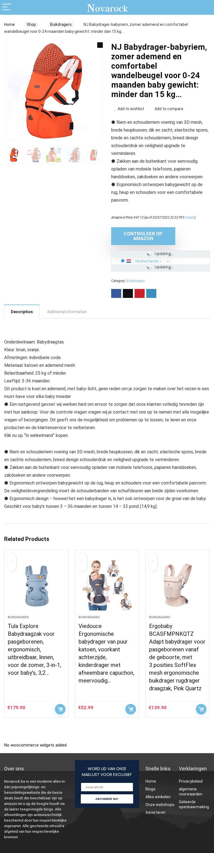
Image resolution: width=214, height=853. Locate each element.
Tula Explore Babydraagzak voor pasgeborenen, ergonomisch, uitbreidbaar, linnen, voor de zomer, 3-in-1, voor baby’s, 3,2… (34, 649)
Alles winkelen (158, 797)
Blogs (150, 789)
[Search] (205, 7)
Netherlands (147, 261)
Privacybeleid (191, 781)
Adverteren (155, 812)
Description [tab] (22, 312)
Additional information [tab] (67, 312)
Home (9, 24)
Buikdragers (61, 24)
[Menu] (6, 7)
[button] (100, 45)
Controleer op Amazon (143, 236)
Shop (31, 24)
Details (189, 217)
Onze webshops (159, 804)
